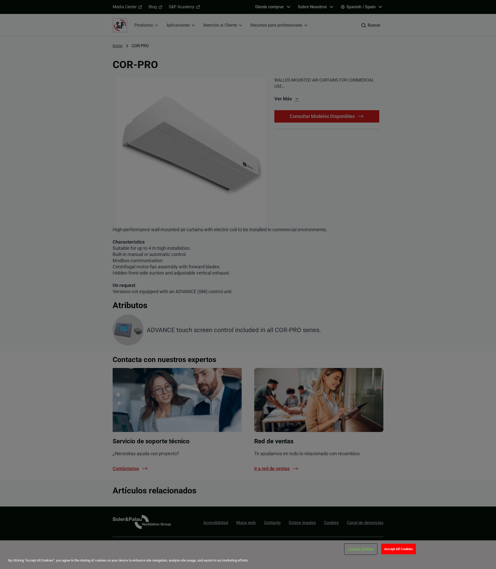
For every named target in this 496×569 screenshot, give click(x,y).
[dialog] (248, 554)
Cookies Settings (361, 549)
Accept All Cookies (398, 549)
